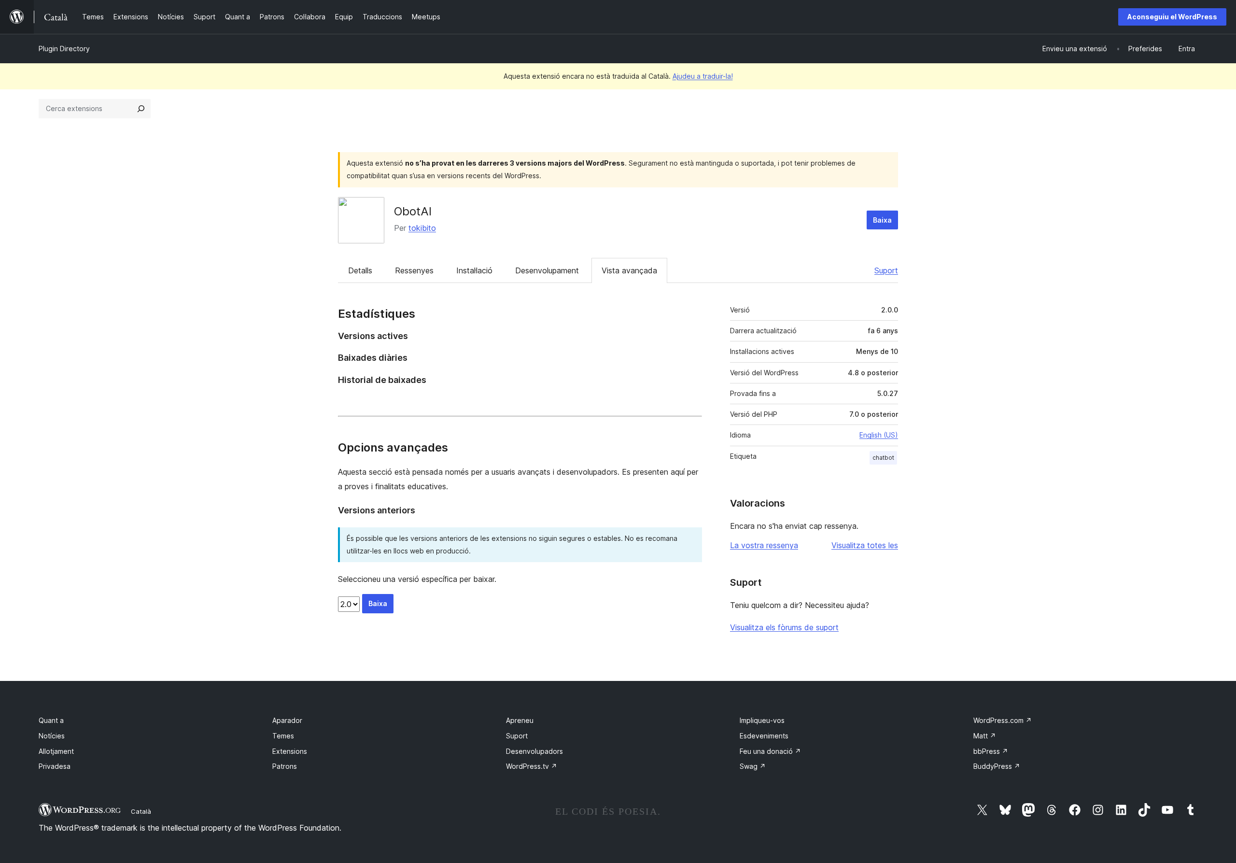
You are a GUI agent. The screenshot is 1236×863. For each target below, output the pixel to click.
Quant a (51, 720)
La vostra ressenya (764, 545)
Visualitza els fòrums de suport (784, 627)
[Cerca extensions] (141, 108)
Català (141, 811)
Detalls (360, 270)
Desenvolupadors (534, 751)
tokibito (422, 228)
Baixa (882, 220)
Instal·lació (474, 270)
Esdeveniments (764, 736)
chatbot (883, 457)
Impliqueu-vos (762, 720)
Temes (283, 736)
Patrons (284, 766)
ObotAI (413, 211)
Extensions (289, 751)
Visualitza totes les (864, 545)
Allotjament (56, 751)
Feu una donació (770, 751)
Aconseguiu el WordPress (1172, 17)
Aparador (287, 720)
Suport (886, 270)
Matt (984, 736)
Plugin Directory (64, 48)
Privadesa (54, 766)
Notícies (52, 736)
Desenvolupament (547, 270)
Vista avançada (629, 270)
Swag (753, 766)
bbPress (990, 751)
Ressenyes (414, 270)
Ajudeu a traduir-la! (703, 76)
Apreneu (520, 720)
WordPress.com (1002, 720)
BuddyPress (996, 766)
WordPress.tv (531, 766)
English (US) (878, 435)
